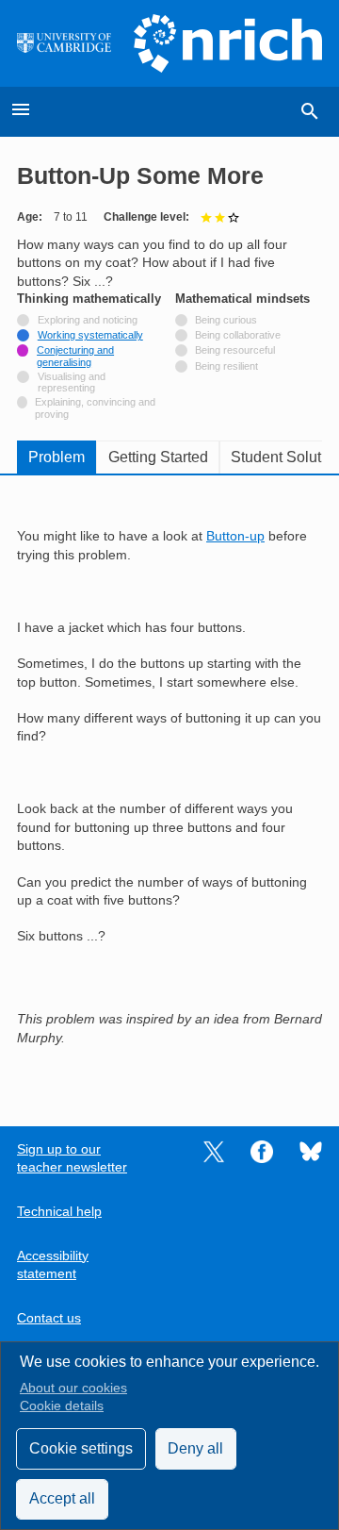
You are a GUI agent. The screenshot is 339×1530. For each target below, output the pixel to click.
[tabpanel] (169, 787)
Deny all (195, 1448)
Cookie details (62, 1406)
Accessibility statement (53, 1265)
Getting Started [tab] (158, 457)
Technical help (59, 1212)
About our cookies (73, 1388)
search (310, 111)
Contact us (49, 1318)
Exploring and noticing (87, 319)
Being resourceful (235, 350)
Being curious (226, 319)
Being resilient (226, 366)
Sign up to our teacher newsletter (72, 1158)
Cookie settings (81, 1448)
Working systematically (90, 335)
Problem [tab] (56, 457)
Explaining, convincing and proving (95, 407)
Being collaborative (238, 335)
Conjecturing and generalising (75, 355)
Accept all (62, 1498)
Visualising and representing (73, 382)
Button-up (235, 536)
